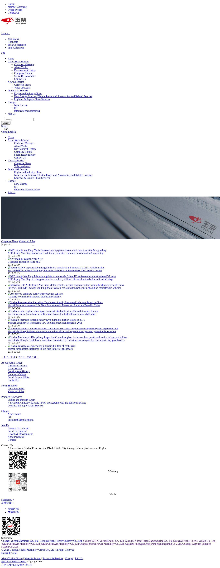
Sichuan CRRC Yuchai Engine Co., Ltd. (103, 540)
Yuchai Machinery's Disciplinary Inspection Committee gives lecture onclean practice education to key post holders (66, 340)
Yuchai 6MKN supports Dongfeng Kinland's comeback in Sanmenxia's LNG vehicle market (55, 270)
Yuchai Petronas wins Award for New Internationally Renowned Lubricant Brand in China (54, 305)
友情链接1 (13, 508)
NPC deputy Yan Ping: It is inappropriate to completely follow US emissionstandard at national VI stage (60, 279)
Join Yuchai (13, 39)
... (9, 357)
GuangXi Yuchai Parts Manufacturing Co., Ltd (148, 540)
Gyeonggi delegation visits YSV (24, 261)
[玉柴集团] (13, 22)
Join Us (11, 113)
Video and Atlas (22, 87)
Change (12, 102)
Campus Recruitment (18, 428)
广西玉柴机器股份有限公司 (16, 564)
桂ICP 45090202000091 (13, 561)
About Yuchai (21, 67)
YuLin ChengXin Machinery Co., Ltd (20, 543)
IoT (16, 108)
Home (11, 58)
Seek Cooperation (17, 44)
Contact (12, 439)
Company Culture (23, 73)
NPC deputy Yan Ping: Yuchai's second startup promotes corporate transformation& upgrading (55, 253)
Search (6, 123)
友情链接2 (13, 512)
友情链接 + (7, 502)
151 (34, 357)
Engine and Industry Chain (28, 93)
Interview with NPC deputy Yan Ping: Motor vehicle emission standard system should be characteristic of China (64, 287)
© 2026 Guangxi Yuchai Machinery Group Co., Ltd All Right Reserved (37, 549)
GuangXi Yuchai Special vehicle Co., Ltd (194, 540)
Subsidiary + (7, 499)
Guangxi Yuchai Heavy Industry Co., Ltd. (61, 540)
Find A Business (16, 47)
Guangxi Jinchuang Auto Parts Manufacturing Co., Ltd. (153, 543)
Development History (25, 70)
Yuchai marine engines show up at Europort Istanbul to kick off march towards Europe (52, 314)
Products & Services (18, 90)
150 (29, 357)
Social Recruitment (17, 431)
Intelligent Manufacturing (27, 110)
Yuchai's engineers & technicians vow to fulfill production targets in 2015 (45, 322)
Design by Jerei (9, 553)
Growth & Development (20, 434)
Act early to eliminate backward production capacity (34, 296)
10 (19, 357)
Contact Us (20, 79)
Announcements (16, 436)
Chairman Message (24, 64)
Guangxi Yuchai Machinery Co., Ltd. (20, 540)
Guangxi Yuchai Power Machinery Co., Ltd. (101, 543)
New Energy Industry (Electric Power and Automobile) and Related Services (53, 96)
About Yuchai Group (18, 61)
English (12, 131)
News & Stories (16, 81)
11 (22, 357)
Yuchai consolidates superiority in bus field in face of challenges (40, 348)
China (4, 131)
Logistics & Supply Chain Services (32, 99)
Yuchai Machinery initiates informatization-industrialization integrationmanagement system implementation (62, 331)
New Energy (20, 105)
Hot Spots (13, 41)
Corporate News (22, 84)
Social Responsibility (25, 76)
